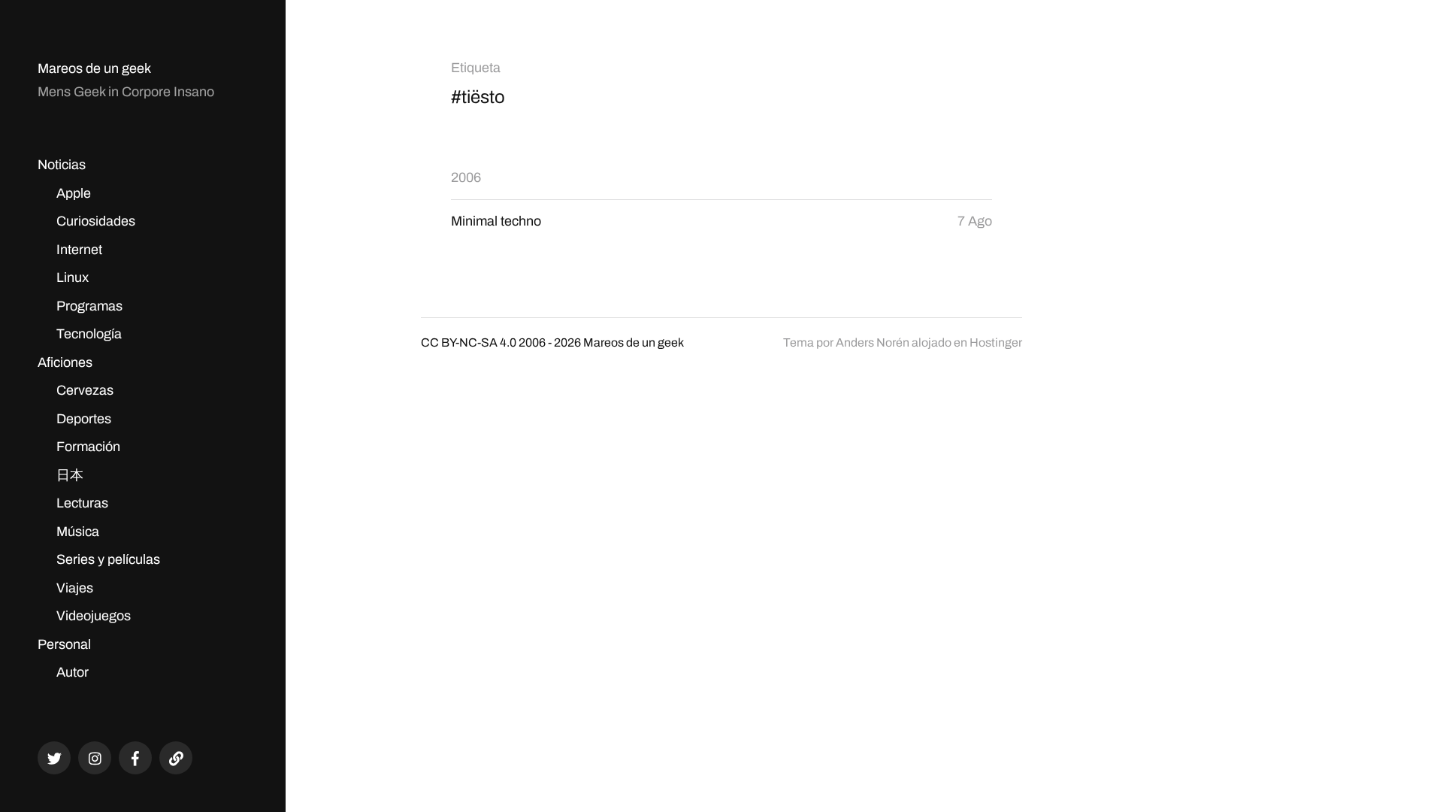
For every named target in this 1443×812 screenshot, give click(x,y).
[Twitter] (54, 757)
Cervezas (84, 390)
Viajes (74, 587)
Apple (73, 193)
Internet (79, 249)
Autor (72, 672)
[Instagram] (94, 757)
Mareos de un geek (94, 68)
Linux (72, 277)
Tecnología (89, 333)
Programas (89, 306)
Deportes (83, 418)
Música (77, 531)
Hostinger (996, 342)
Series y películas (108, 559)
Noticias (62, 164)
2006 (466, 177)
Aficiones (65, 362)
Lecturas (82, 503)
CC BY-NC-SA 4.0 (468, 342)
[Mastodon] (175, 757)
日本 (69, 475)
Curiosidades (95, 221)
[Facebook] (135, 757)
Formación (88, 446)
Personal (64, 644)
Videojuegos (93, 615)
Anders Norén (872, 342)
